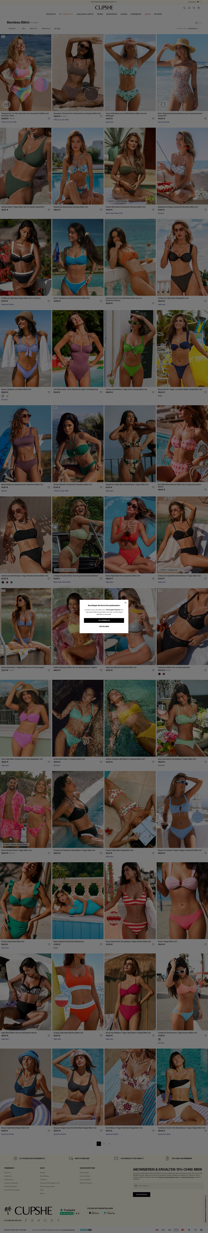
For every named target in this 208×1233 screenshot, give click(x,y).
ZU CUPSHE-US (104, 620)
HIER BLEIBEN (104, 627)
